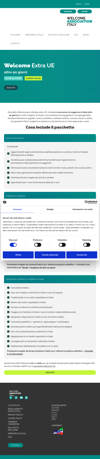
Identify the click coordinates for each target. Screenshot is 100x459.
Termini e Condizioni (13, 423)
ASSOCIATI (10, 88)
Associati (68, 11)
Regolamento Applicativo (15, 410)
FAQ (76, 35)
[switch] (37, 245)
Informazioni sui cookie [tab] (83, 209)
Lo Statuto (14, 405)
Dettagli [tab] (50, 209)
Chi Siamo (15, 35)
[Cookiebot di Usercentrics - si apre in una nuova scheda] (86, 202)
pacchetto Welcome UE (44, 366)
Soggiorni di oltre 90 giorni (42, 267)
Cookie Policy (15, 418)
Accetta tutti (82, 255)
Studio (25, 267)
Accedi (84, 11)
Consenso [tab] (17, 209)
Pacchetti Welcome (58, 35)
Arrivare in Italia (34, 35)
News (86, 35)
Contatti (15, 43)
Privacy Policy (15, 415)
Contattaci (15, 445)
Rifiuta (18, 255)
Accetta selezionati (50, 255)
